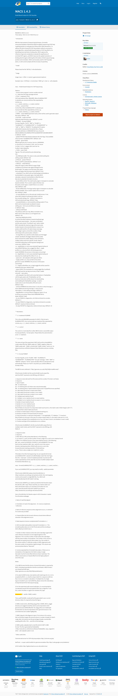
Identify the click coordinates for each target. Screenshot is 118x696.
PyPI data (86, 42)
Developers (88, 92)
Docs (83, 3)
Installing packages (44, 660)
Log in (88, 3)
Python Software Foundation (22, 661)
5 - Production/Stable (91, 82)
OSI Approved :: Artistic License (93, 96)
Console (87, 87)
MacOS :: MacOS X (90, 101)
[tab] (20, 27)
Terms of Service (93, 660)
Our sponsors (59, 668)
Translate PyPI (75, 664)
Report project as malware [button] (93, 115)
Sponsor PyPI (75, 666)
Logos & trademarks (60, 666)
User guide (41, 664)
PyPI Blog (58, 660)
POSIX (86, 105)
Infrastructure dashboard (62, 662)
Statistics (58, 664)
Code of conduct (93, 664)
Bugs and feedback (76, 660)
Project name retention (45, 666)
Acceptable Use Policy (94, 668)
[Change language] (100, 3)
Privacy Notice (92, 666)
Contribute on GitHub (77, 662)
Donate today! (19, 671)
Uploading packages (44, 662)
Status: (23, 667)
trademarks (46, 694)
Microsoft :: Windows (90, 103)
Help (77, 3)
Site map (86, 694)
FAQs (40, 668)
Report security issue (94, 662)
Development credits (77, 668)
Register (95, 3)
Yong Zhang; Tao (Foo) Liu (94, 67)
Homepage (88, 36)
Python (87, 110)
